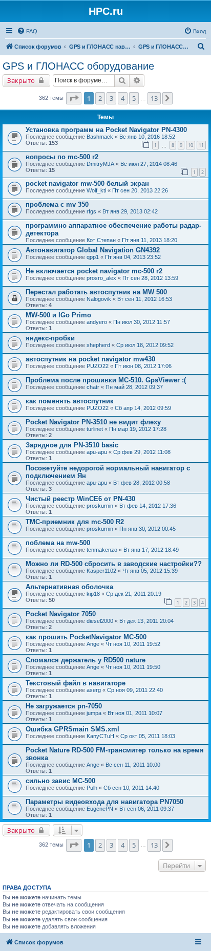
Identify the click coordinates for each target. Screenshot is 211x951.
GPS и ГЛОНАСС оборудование (78, 66)
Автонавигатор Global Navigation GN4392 (93, 250)
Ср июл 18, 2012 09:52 (145, 345)
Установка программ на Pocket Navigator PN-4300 (106, 130)
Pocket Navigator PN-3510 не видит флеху (93, 422)
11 (201, 145)
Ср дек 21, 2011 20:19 (133, 594)
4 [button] (122, 98)
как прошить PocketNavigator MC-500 (86, 637)
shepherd (98, 345)
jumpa (94, 713)
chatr (93, 387)
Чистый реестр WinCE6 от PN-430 (80, 499)
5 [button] (134, 98)
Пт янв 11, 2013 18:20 (149, 240)
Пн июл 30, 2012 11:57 (141, 322)
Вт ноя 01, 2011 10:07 (135, 713)
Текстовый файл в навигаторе (75, 683)
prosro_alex (101, 278)
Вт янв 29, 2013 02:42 (130, 211)
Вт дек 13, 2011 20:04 (146, 621)
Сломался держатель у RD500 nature (85, 660)
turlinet (95, 429)
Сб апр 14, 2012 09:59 (143, 408)
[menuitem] (27, 31)
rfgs (91, 211)
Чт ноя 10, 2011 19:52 (133, 644)
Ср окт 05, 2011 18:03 (147, 736)
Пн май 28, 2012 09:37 (134, 387)
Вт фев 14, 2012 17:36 (147, 506)
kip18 (93, 594)
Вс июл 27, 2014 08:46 (148, 164)
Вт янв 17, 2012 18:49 (151, 550)
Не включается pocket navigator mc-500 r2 (94, 271)
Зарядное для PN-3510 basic (72, 445)
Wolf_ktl (96, 190)
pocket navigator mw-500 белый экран (87, 183)
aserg (94, 690)
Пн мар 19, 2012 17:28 (137, 429)
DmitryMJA (100, 164)
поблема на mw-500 (58, 543)
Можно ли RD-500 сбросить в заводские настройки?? (114, 564)
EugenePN (100, 809)
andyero (97, 322)
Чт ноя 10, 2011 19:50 (133, 667)
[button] (73, 98)
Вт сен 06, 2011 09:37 (146, 809)
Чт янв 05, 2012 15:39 (150, 571)
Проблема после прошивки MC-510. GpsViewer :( (106, 380)
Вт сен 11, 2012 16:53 (144, 299)
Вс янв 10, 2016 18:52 (147, 137)
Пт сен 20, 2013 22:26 (140, 190)
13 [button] (154, 98)
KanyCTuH (100, 736)
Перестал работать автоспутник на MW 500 (96, 292)
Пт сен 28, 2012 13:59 (150, 278)
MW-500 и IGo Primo (58, 315)
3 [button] (111, 98)
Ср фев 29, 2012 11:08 (142, 452)
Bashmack (100, 137)
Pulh (92, 788)
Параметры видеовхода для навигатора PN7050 (104, 802)
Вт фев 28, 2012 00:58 (141, 483)
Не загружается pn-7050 (64, 706)
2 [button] (100, 98)
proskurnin (100, 506)
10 (190, 145)
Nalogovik (99, 299)
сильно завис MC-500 (60, 781)
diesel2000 (100, 621)
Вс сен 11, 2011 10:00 (133, 765)
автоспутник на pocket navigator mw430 (90, 359)
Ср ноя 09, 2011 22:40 (135, 690)
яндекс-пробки (50, 338)
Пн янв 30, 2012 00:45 (147, 529)
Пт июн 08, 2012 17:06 (143, 366)
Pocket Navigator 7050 (61, 614)
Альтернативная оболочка (69, 587)
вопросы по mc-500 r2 (62, 157)
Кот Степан (101, 240)
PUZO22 (98, 366)
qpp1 (93, 257)
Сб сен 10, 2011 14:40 (131, 788)
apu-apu (97, 452)
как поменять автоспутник (70, 401)
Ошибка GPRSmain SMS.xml (72, 729)
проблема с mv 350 (57, 204)
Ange (93, 644)
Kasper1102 (101, 571)
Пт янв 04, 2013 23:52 (133, 257)
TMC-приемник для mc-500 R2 (75, 522)
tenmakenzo (102, 550)
